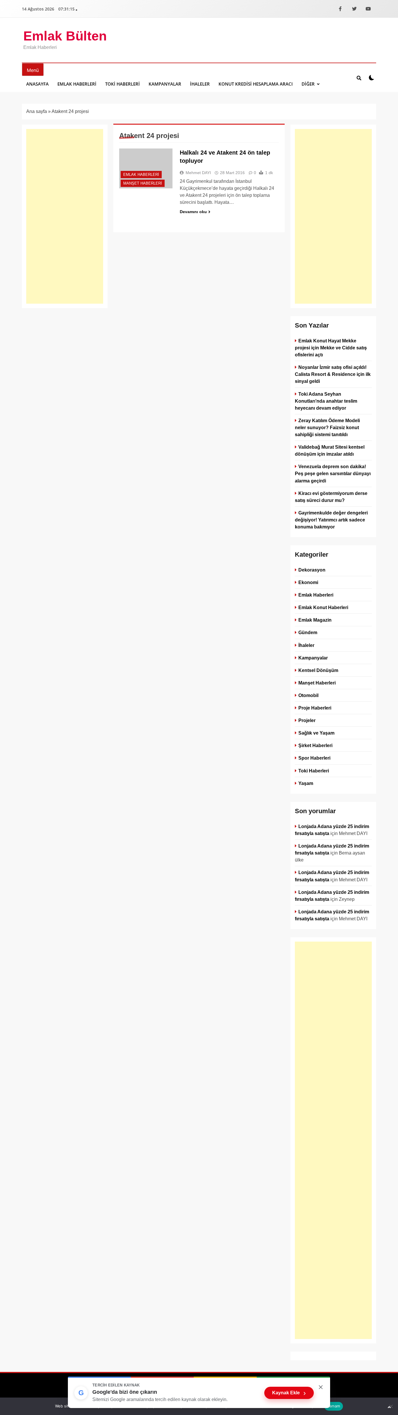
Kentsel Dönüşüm (318, 670)
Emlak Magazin (315, 619)
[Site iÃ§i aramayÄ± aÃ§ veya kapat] (359, 77)
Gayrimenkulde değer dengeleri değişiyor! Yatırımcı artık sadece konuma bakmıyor (331, 519)
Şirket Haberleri (315, 745)
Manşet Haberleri (142, 183)
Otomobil (308, 695)
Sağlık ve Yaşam (316, 732)
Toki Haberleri (122, 84)
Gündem (307, 632)
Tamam (333, 1406)
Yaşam (305, 783)
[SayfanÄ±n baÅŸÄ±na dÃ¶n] (389, 1407)
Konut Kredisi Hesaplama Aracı (256, 84)
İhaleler (200, 84)
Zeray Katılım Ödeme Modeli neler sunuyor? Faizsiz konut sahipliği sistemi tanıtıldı (327, 427)
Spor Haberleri (314, 757)
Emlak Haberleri (76, 84)
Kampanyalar (165, 84)
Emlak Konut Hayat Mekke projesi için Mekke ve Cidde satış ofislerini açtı (331, 347)
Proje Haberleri (314, 707)
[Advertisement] (64, 216)
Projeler (307, 720)
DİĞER (308, 84)
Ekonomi (308, 582)
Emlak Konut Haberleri (323, 607)
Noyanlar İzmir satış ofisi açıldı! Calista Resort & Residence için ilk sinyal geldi (333, 374)
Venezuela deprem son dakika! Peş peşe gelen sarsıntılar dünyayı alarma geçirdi (333, 473)
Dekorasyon (311, 569)
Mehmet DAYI (198, 172)
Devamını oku (193, 211)
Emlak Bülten (65, 36)
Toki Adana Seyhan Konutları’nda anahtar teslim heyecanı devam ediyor (326, 401)
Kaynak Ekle (289, 1393)
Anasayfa (37, 84)
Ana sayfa (36, 111)
